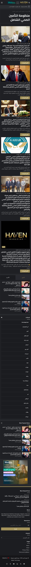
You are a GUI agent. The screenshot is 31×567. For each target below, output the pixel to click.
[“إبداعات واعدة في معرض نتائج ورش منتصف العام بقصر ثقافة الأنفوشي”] (25, 291)
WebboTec (4, 558)
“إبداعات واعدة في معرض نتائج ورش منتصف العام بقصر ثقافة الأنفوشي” (11, 289)
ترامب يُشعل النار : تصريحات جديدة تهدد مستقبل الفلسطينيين (11, 308)
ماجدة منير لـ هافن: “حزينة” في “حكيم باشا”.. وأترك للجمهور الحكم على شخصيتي (11, 283)
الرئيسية (27, 11)
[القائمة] (2, 3)
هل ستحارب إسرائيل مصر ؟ (14, 295)
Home (27, 547)
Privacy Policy (25, 550)
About (27, 545)
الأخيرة (7, 277)
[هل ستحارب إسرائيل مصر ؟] (25, 297)
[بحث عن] (29, 3)
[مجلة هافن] (17, 2)
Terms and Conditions (24, 552)
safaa (28, 43)
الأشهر (23, 277)
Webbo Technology (15, 560)
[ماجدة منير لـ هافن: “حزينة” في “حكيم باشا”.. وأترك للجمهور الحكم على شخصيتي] (25, 284)
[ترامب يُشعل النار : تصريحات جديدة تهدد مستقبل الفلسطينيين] (25, 310)
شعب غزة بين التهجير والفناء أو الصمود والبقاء (11, 302)
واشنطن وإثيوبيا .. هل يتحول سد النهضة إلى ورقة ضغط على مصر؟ (14, 6)
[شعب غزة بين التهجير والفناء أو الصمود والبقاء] (25, 303)
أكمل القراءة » (25, 63)
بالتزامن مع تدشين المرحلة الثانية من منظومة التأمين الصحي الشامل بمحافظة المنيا (16, 87)
